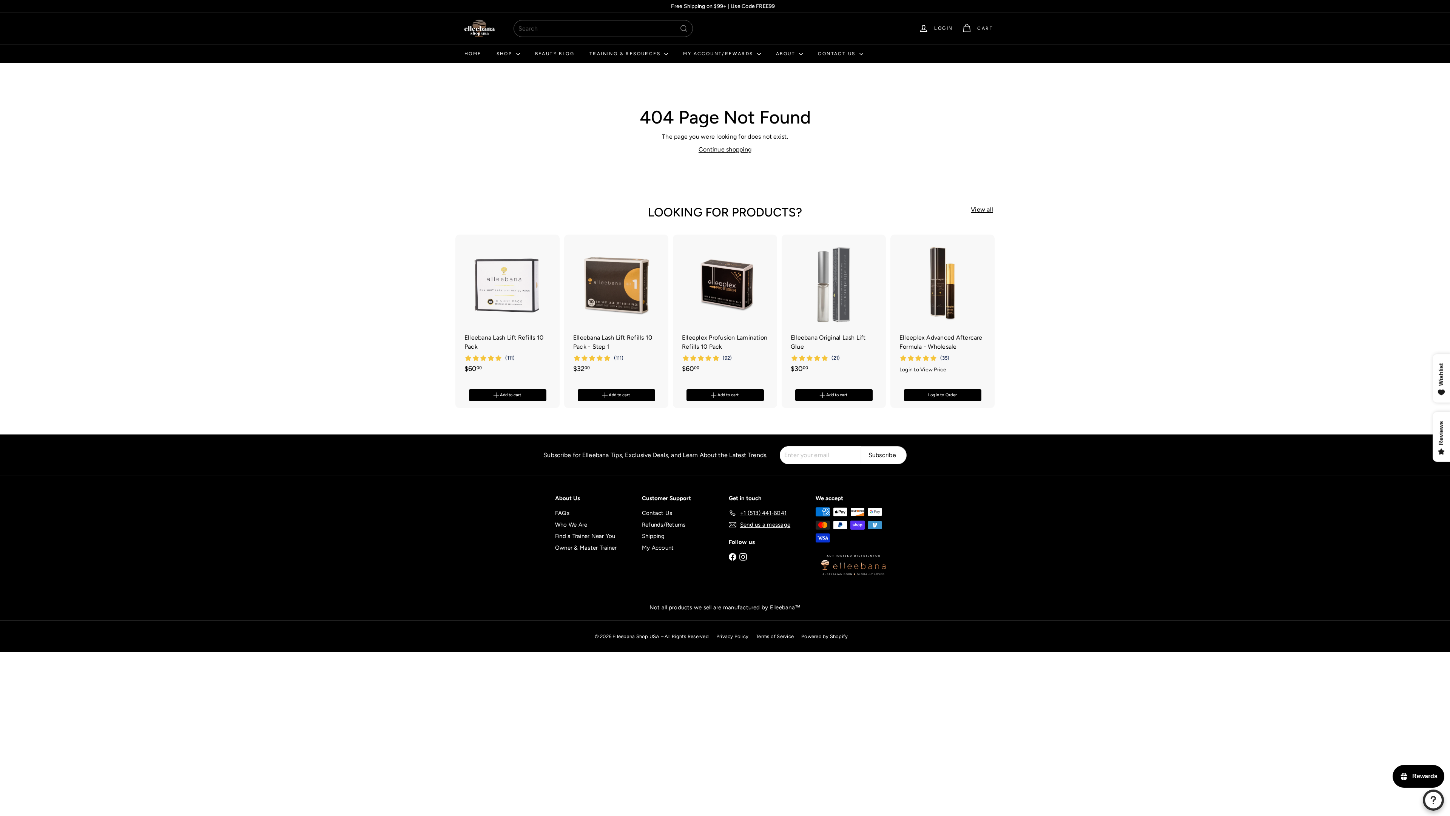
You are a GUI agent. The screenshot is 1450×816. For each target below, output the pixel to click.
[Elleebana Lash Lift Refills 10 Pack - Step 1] (616, 308)
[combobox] (603, 28)
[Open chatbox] (1433, 800)
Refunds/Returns (664, 524)
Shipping (653, 536)
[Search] (684, 28)
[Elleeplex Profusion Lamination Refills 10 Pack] (725, 308)
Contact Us (837, 53)
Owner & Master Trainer (586, 547)
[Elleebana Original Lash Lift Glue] (833, 308)
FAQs (562, 513)
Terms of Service (775, 636)
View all (982, 209)
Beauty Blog (554, 53)
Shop (505, 53)
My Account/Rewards (719, 53)
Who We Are (571, 524)
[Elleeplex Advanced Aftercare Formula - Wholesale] (942, 308)
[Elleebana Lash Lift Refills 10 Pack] (507, 308)
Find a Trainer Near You (585, 536)
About (786, 53)
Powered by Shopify (824, 636)
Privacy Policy (732, 636)
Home (472, 53)
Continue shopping (725, 149)
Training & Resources (625, 53)
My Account (658, 547)
